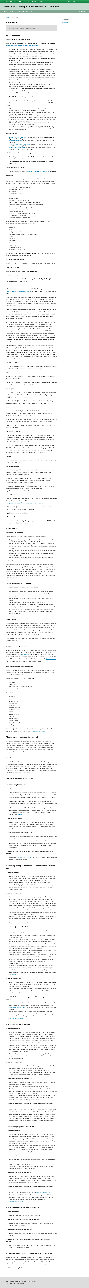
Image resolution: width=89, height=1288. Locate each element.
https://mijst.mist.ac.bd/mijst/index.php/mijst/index (22, 45)
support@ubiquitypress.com (17, 1007)
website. (14, 974)
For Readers (65, 22)
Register (68, 1)
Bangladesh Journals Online (13, 1)
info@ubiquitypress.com (38, 731)
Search (82, 11)
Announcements (23, 11)
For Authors (65, 25)
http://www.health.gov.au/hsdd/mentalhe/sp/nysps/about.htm (24, 503)
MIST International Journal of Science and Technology (32, 6)
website (22, 806)
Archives (12, 11)
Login (73, 1)
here (14, 1235)
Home (29, 1)
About (34, 1)
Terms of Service (25, 654)
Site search (40, 1)
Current (5, 11)
